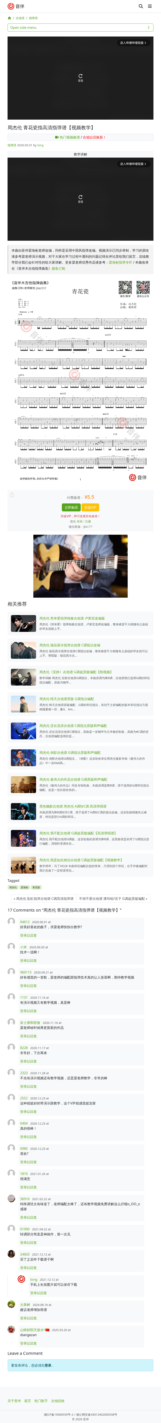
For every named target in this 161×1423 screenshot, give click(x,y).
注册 (88, 521)
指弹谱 (33, 18)
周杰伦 (13, 887)
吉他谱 (20, 18)
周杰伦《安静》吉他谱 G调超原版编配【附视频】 (76, 672)
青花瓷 (36, 887)
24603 (25, 1254)
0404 (24, 1123)
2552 (24, 1098)
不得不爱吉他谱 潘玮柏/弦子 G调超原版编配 (112, 898)
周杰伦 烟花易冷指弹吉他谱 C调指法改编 (69, 645)
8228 (24, 1047)
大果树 (25, 1304)
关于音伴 (14, 1400)
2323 (24, 1073)
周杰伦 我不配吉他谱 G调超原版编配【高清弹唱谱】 (78, 833)
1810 (24, 1173)
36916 (25, 1199)
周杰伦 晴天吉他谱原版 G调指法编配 (66, 698)
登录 (80, 521)
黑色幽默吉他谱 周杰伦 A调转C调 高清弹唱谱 (72, 806)
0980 (24, 1148)
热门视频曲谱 (69, 137)
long (40, 145)
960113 (25, 972)
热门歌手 (41, 1400)
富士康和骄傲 (30, 1022)
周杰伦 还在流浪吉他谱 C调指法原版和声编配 (73, 725)
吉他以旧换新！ (94, 137)
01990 (25, 1229)
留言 (27, 1400)
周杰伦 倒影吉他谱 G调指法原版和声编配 (70, 752)
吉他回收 (58, 1400)
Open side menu (23, 27)
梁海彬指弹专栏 (120, 262)
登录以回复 (28, 935)
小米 (23, 947)
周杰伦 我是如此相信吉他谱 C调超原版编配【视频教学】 (81, 860)
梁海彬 (24, 887)
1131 (24, 997)
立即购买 (71, 507)
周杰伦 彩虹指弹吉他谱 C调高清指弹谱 (45, 898)
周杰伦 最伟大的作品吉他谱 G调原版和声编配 (73, 779)
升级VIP (90, 507)
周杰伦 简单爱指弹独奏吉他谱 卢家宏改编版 (72, 618)
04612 (25, 922)
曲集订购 (58, 268)
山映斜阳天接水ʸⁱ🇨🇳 (34, 1330)
